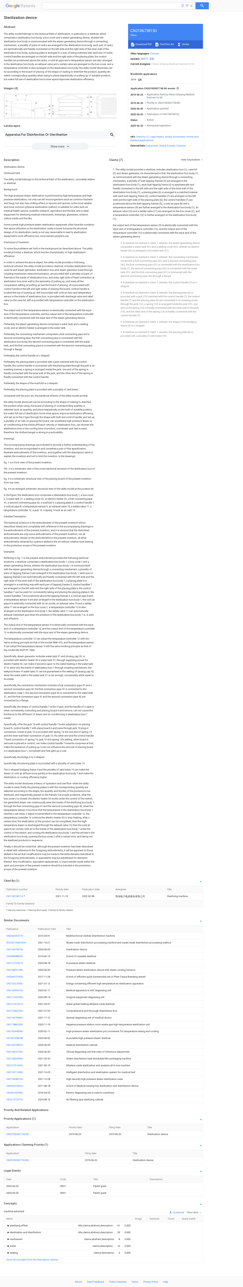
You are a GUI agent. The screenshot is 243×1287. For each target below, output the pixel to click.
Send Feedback (95, 1281)
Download (178, 1212)
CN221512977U (14, 1099)
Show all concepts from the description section (32, 1259)
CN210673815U (14, 949)
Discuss (181, 145)
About (78, 1281)
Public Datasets (117, 1281)
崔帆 (151, 58)
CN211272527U (14, 963)
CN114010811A (15, 896)
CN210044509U (14, 1031)
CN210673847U (14, 1045)
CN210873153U (14, 1051)
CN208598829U (14, 956)
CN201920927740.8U (17, 1134)
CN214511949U (14, 1072)
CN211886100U (14, 1024)
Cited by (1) (142, 136)
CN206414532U (14, 1085)
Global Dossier (167, 145)
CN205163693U (14, 1092)
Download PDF (143, 44)
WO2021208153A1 (16, 942)
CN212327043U (14, 983)
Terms (135, 1281)
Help (165, 1281)
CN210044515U (14, 990)
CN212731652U (14, 1065)
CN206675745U (14, 976)
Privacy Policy (150, 1281)
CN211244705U (14, 997)
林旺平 (144, 58)
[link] (17, 1225)
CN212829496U (14, 1058)
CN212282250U (14, 1010)
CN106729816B (14, 1038)
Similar (185, 44)
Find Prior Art (166, 44)
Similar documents (175, 136)
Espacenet (152, 145)
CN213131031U (14, 1004)
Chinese (154, 53)
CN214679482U (14, 1017)
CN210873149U (14, 969)
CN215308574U (14, 1079)
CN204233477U (14, 935)
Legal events (157, 136)
